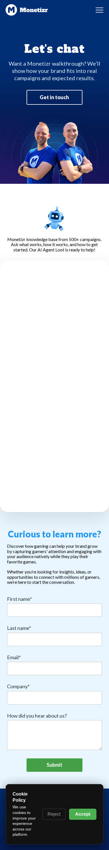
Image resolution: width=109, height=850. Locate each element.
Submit (54, 765)
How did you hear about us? (37, 716)
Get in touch (54, 97)
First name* (19, 599)
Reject (54, 814)
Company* (18, 686)
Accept (82, 814)
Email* (14, 657)
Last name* (19, 628)
